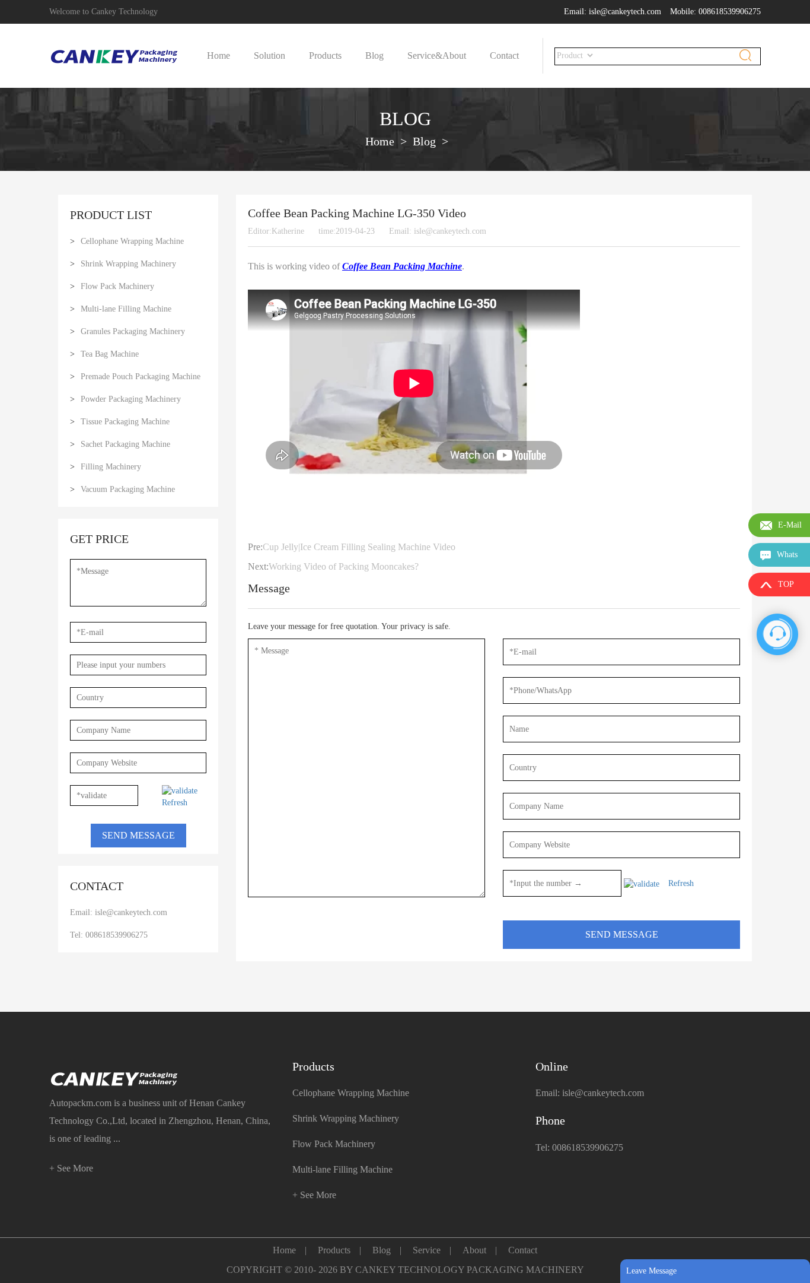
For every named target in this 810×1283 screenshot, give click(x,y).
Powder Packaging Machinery (131, 399)
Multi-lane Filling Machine (126, 308)
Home (218, 55)
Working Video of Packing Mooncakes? (344, 566)
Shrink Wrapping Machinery (128, 263)
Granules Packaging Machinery (133, 331)
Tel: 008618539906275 (109, 935)
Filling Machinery (111, 466)
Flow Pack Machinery (117, 286)
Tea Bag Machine (110, 354)
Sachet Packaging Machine (125, 444)
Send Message (138, 835)
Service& (424, 55)
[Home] (114, 56)
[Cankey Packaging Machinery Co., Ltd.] (162, 1079)
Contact (504, 55)
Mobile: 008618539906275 (715, 11)
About (454, 55)
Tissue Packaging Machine (125, 421)
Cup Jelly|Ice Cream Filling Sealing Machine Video (359, 547)
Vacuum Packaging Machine (128, 489)
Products (325, 55)
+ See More (71, 1168)
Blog (374, 55)
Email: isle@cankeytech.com (612, 11)
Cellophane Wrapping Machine (132, 241)
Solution (269, 55)
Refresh (174, 802)
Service (427, 1250)
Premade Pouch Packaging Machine (140, 376)
